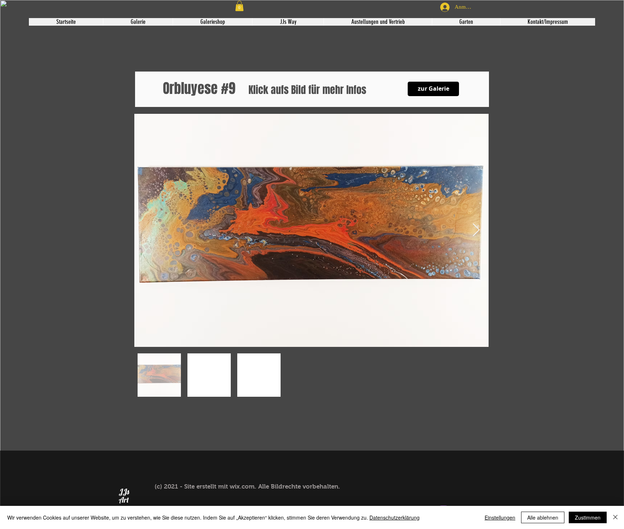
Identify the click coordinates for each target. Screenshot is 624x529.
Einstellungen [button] (500, 517)
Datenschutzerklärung (394, 517)
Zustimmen (588, 517)
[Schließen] (615, 517)
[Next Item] (476, 230)
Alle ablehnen (542, 517)
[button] (239, 6)
